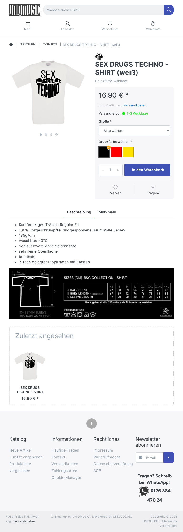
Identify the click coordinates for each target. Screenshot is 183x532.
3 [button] (51, 134)
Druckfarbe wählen (114, 142)
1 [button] (41, 134)
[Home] (11, 44)
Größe (104, 121)
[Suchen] (169, 10)
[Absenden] (168, 457)
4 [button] (56, 134)
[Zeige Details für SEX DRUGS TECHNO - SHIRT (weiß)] (30, 365)
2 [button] (46, 134)
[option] (48, 91)
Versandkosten (135, 105)
